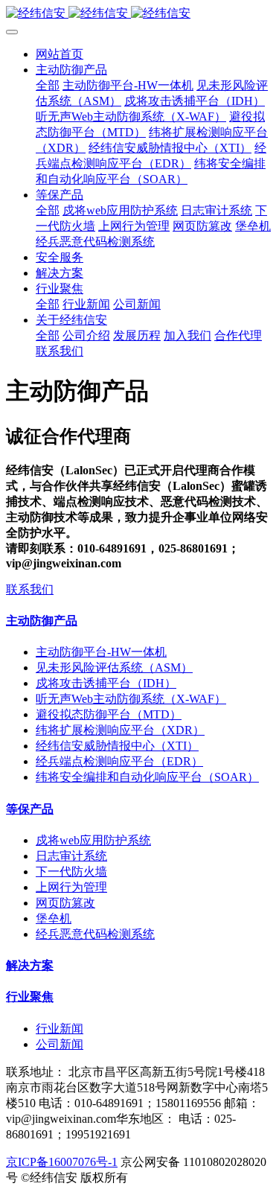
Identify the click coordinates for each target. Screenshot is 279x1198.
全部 (48, 85)
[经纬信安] (139, 14)
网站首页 (59, 54)
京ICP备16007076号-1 (62, 1162)
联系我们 (30, 589)
